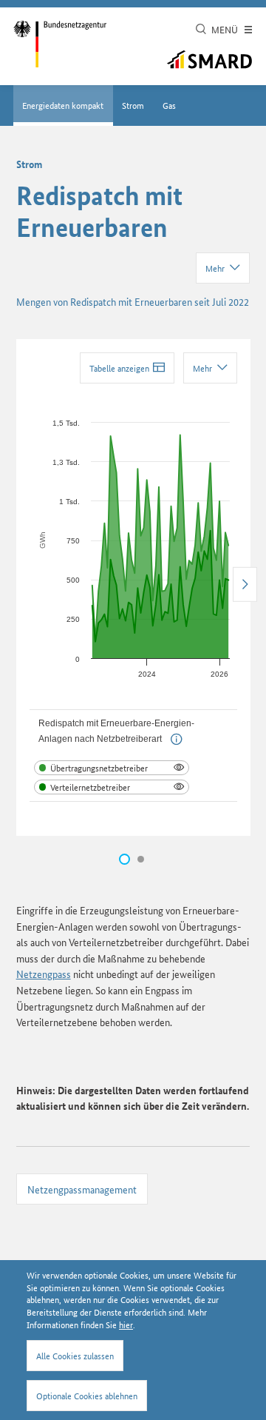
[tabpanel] (133, 587)
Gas (169, 105)
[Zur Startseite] (59, 44)
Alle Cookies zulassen (75, 1355)
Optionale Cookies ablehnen (86, 1395)
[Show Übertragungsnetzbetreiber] (111, 767)
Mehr (215, 268)
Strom (133, 105)
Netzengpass (43, 973)
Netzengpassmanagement (82, 1189)
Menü (225, 29)
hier (126, 1324)
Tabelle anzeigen (119, 368)
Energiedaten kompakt (62, 105)
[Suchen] (201, 29)
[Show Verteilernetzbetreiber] (111, 787)
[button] (176, 739)
